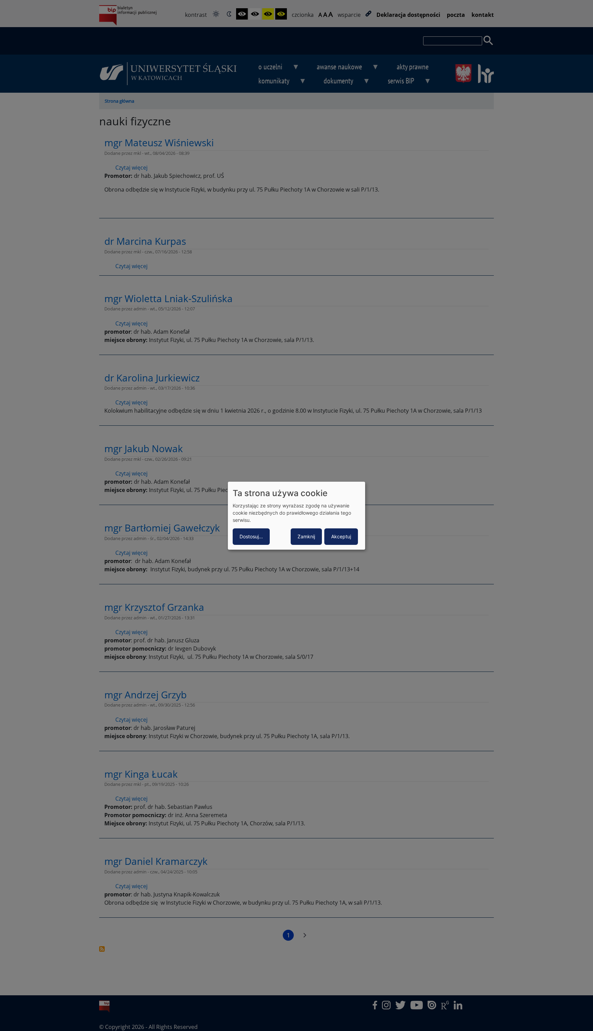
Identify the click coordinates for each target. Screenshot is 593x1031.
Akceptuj (341, 536)
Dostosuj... (251, 536)
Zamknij (306, 536)
